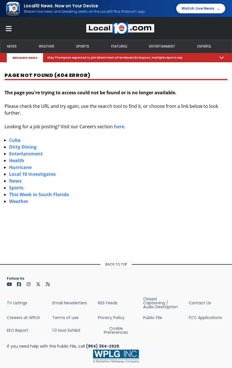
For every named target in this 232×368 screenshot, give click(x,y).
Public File (152, 318)
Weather (46, 46)
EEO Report (17, 330)
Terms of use (65, 318)
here (119, 126)
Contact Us (200, 303)
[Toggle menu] (9, 28)
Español (204, 46)
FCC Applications (205, 318)
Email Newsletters (69, 303)
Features (119, 46)
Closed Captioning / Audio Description (160, 303)
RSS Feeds (107, 303)
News (12, 46)
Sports (82, 46)
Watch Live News (200, 8)
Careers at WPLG (23, 318)
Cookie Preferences (116, 330)
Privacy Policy (111, 318)
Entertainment (162, 46)
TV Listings (17, 303)
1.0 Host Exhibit (66, 330)
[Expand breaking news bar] (221, 57)
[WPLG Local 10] (120, 28)
